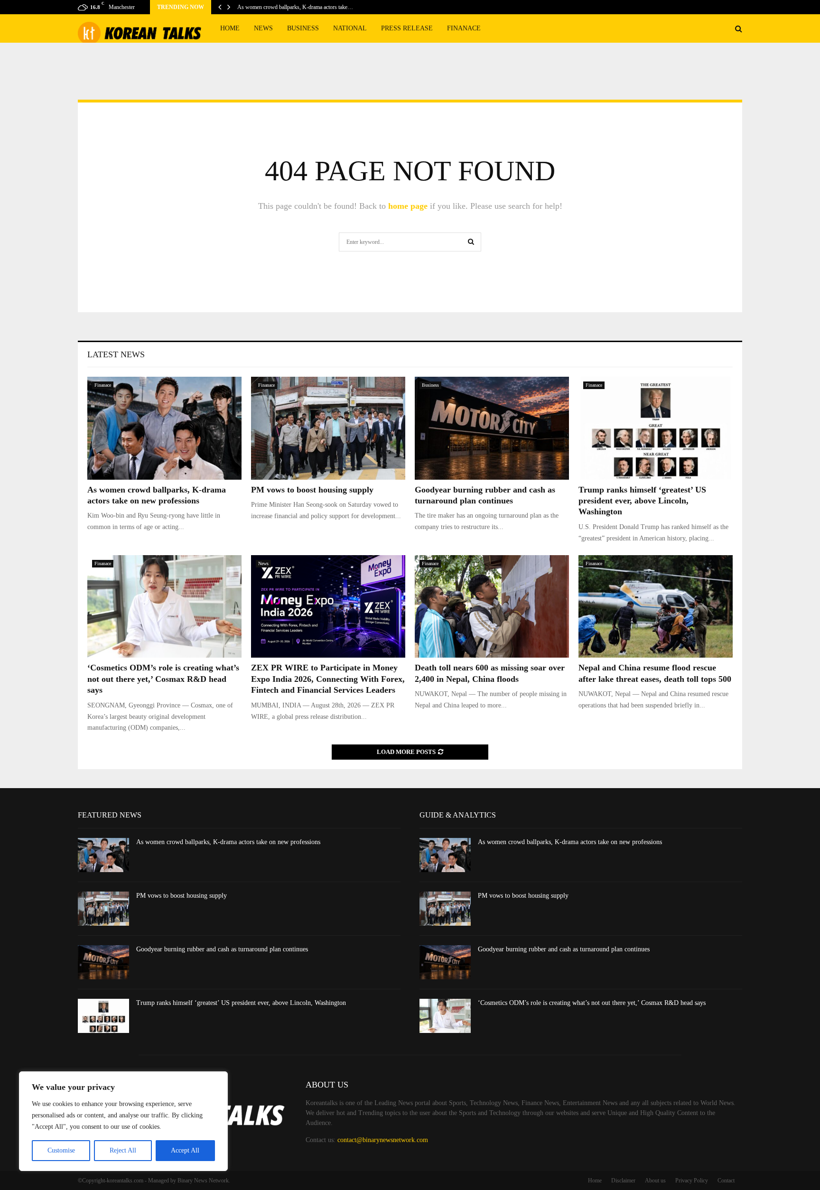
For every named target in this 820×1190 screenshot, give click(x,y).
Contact (726, 1180)
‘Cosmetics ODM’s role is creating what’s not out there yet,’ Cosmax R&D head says (163, 679)
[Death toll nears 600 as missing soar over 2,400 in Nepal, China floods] (492, 606)
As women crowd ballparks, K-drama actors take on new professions (228, 842)
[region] (123, 1121)
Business (303, 28)
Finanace (464, 28)
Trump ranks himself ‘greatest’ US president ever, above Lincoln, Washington (642, 501)
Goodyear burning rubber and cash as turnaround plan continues (222, 949)
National (350, 28)
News (263, 28)
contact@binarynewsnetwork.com (382, 1140)
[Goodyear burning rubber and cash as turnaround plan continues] (492, 428)
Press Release (407, 28)
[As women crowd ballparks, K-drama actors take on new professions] (164, 428)
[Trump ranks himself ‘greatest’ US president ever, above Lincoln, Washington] (655, 428)
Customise (61, 1150)
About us (655, 1180)
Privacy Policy (691, 1180)
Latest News (116, 354)
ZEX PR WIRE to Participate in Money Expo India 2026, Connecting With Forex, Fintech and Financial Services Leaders (328, 679)
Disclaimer (623, 1180)
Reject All (123, 1150)
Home (230, 28)
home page (408, 206)
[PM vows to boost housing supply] (328, 428)
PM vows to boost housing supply (312, 489)
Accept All (185, 1150)
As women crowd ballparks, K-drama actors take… (295, 7)
